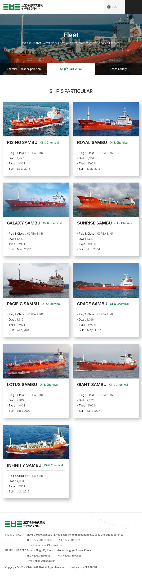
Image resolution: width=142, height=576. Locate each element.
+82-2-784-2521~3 (41, 540)
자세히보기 (36, 139)
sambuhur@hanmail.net (49, 545)
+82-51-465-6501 (41, 555)
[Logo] (23, 7)
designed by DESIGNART (83, 567)
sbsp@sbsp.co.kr (45, 560)
